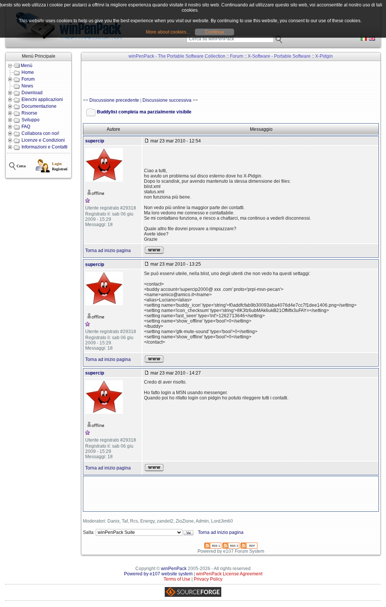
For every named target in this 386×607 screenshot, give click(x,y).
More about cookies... (168, 32)
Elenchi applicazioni (42, 99)
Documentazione (39, 106)
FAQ (25, 126)
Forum (28, 79)
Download (32, 92)
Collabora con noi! (40, 133)
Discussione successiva (166, 100)
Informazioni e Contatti (44, 147)
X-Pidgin (324, 56)
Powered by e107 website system (158, 573)
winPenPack (174, 568)
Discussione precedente (114, 100)
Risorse (29, 113)
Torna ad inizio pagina (108, 250)
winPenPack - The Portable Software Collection (177, 56)
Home (27, 72)
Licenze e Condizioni (43, 140)
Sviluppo (30, 119)
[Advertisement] (220, 79)
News (27, 86)
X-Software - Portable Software (279, 56)
